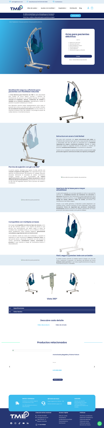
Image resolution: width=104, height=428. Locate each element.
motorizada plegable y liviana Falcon (66, 355)
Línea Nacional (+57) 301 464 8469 (38, 2)
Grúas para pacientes (23, 22)
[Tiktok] (19, 423)
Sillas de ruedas (32, 8)
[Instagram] (15, 423)
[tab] (43, 325)
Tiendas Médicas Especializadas (80, 59)
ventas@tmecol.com (17, 2)
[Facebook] (11, 423)
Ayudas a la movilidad (47, 8)
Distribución (73, 8)
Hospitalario (62, 8)
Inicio (10, 22)
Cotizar (78, 56)
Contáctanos (58, 2)
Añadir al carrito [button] (58, 379)
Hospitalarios (15, 22)
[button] (10, 283)
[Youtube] (24, 423)
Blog (80, 8)
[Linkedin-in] (28, 423)
